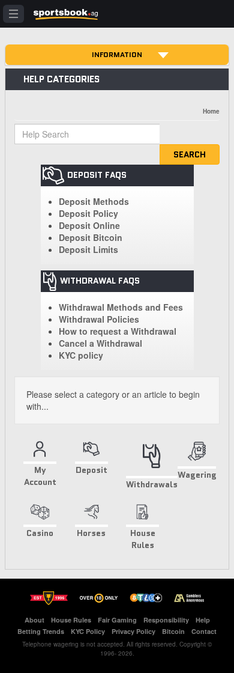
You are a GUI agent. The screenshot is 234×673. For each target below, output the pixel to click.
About (34, 619)
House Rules (142, 539)
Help (203, 619)
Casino (39, 533)
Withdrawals (152, 484)
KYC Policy (88, 631)
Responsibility (166, 619)
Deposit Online (89, 225)
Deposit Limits (88, 249)
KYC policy (81, 355)
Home (211, 111)
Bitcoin (173, 631)
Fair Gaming (117, 619)
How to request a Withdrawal (117, 331)
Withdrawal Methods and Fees (121, 307)
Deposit (91, 470)
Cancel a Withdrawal (100, 343)
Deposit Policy (88, 213)
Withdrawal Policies (99, 319)
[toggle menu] (13, 14)
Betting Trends (40, 631)
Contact (204, 631)
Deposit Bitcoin (90, 237)
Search (189, 154)
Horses (91, 533)
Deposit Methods (94, 201)
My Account (40, 476)
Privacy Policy (133, 631)
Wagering (197, 475)
